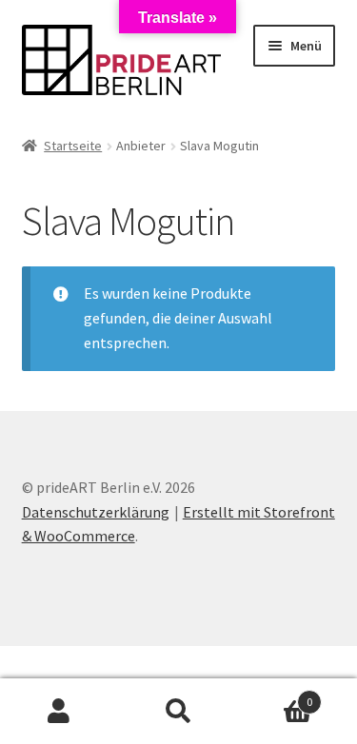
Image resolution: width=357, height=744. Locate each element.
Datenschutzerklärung (95, 511)
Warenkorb (275, 695)
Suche (178, 711)
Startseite (73, 145)
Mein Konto (59, 711)
